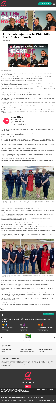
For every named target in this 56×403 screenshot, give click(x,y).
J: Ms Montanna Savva (43, 330)
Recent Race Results (26, 349)
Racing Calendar (6, 349)
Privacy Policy (20, 390)
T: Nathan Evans (23, 329)
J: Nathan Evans (23, 330)
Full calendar (45, 3)
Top (27, 386)
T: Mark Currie (5, 329)
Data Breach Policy (6, 391)
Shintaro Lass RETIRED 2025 (45, 327)
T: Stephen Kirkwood (42, 329)
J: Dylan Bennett (5, 330)
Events (3, 351)
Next (54, 337)
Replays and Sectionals (45, 349)
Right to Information (7, 390)
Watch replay (49, 313)
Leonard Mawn (17, 117)
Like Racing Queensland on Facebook (33, 382)
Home (3, 3)
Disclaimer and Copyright (22, 391)
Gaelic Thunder (24, 327)
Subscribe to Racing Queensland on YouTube (30, 382)
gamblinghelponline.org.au (46, 400)
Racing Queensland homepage (28, 376)
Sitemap (41, 351)
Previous (2, 337)
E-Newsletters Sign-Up (27, 351)
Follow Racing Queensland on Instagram (23, 382)
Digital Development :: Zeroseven (46, 389)
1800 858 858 (28, 400)
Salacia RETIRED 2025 (8, 327)
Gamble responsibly (6, 393)
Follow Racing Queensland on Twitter (26, 382)
